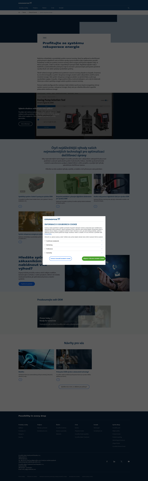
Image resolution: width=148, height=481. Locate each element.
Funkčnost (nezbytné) (52, 241)
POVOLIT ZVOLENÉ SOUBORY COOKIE (60, 258)
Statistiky (49, 253)
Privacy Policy (48, 234)
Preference (49, 249)
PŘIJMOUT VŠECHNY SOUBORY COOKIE (93, 258)
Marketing (49, 245)
